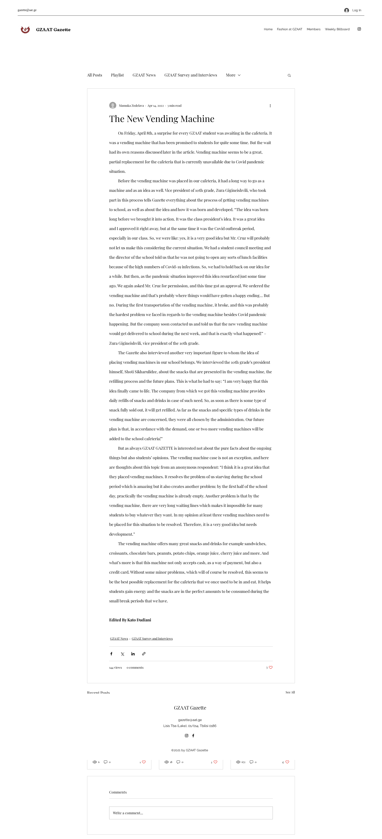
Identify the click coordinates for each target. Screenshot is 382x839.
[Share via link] (144, 654)
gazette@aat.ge (27, 10)
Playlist (117, 75)
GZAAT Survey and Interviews (190, 75)
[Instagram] (359, 29)
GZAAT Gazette (53, 29)
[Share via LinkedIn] (133, 654)
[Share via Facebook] (111, 654)
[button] (289, 75)
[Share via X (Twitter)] (122, 654)
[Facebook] (193, 735)
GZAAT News (144, 75)
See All (290, 692)
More (230, 75)
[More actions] (270, 105)
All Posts (94, 75)
